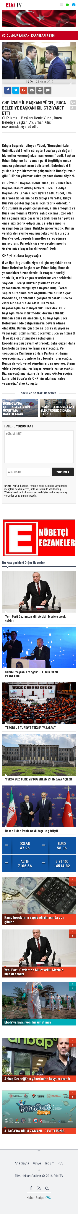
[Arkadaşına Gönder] (31, 90)
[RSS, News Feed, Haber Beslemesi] (39, 1188)
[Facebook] (7, 90)
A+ (73, 102)
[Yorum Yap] (47, 90)
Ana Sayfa (22, 1163)
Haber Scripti (35, 1198)
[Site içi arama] (47, 1188)
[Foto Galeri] (73, 5)
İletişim (49, 1163)
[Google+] (23, 90)
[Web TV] (67, 5)
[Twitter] (15, 90)
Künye (36, 1163)
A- (73, 108)
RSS (60, 1163)
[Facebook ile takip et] (31, 1188)
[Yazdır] (39, 90)
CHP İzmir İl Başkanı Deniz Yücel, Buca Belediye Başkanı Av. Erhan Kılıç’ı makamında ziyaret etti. (32, 122)
